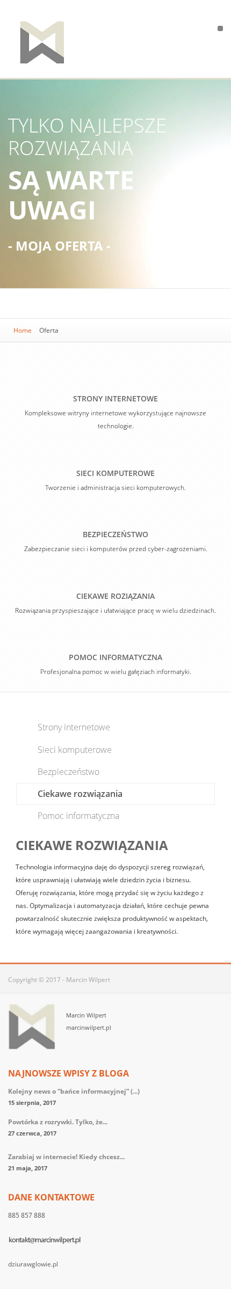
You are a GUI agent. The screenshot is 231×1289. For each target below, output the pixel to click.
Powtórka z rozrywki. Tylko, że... (57, 1121)
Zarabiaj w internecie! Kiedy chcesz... (66, 1156)
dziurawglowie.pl (33, 1264)
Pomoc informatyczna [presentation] (78, 816)
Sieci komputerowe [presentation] (75, 750)
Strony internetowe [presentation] (74, 727)
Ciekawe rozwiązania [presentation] (80, 794)
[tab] (115, 727)
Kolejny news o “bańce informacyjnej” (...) (74, 1091)
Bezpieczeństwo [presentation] (68, 772)
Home (22, 330)
